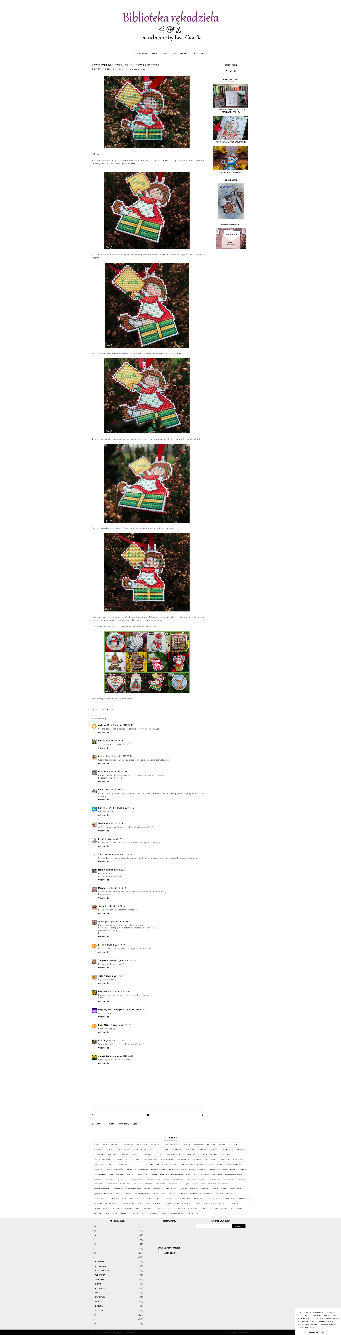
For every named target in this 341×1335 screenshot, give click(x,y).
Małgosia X (103, 991)
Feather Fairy (225, 1159)
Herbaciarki (201, 1164)
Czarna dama (104, 756)
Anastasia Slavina (172, 1144)
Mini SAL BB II (98, 1184)
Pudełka (215, 1189)
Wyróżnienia (193, 1208)
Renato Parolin (235, 1189)
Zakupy (107, 1213)
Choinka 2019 (189, 1149)
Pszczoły (204, 1189)
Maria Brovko (178, 1179)
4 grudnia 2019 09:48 (114, 790)
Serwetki (229, 1194)
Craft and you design (174, 1154)
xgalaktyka (103, 921)
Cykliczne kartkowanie (208, 1154)
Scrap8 (171, 1194)
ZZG (198, 1213)
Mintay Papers (125, 1184)
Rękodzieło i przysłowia (103, 1194)
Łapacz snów (123, 1179)
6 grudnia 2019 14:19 (121, 1025)
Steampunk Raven (183, 1198)
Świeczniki (98, 1203)
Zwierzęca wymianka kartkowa (172, 1213)
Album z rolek (141, 1144)
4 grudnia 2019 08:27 (116, 741)
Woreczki (160, 1208)
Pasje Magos (104, 1025)
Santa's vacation (159, 1194)
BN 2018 (126, 1149)
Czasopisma (225, 1154)
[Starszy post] (203, 1115)
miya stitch (149, 1184)
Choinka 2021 (214, 1149)
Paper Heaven (118, 1189)
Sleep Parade (114, 1198)
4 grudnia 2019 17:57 (114, 870)
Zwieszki (190, 1213)
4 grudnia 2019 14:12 (116, 823)
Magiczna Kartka (137, 1179)
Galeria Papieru (122, 1164)
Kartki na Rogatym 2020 (218, 1169)
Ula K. (101, 790)
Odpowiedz (103, 733)
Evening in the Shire (167, 1159)
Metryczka (191, 1179)
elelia (100, 976)
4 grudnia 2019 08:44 (122, 756)
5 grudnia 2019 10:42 (127, 960)
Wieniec (137, 1208)
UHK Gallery (186, 1203)
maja (98, 1293)
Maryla (101, 888)
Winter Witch (148, 1208)
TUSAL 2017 (156, 1203)
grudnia (99, 1262)
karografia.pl (243, 1332)
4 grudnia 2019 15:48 (116, 839)
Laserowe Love (191, 1174)
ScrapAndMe (182, 1194)
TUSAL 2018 (167, 1203)
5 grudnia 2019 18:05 (120, 991)
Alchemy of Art (156, 1144)
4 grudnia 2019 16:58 (122, 854)
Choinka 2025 (111, 1154)
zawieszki (184, 53)
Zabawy (239, 1208)
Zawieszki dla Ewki (138, 69)
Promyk (102, 839)
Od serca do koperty (101, 1189)
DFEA (137, 1159)
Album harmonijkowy (110, 1144)
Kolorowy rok (142, 1174)
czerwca (100, 1288)
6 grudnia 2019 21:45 (114, 1040)
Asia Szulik (187, 1144)
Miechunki (202, 1179)
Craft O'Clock (191, 1154)
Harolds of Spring (186, 1164)
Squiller (159, 1198)
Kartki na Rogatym (158, 1169)
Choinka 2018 (176, 1149)
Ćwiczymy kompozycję (102, 1159)
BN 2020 (143, 1149)
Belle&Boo (211, 1144)
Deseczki (129, 1159)
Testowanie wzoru (127, 1203)
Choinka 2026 (123, 1154)
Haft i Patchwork (106, 808)
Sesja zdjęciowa (99, 1198)
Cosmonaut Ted (148, 1154)
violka (101, 906)
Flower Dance (238, 1159)
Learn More (313, 1332)
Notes (202, 1184)
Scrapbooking (195, 1194)
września (100, 1275)
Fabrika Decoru (184, 1159)
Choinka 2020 (201, 1149)
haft (133, 1164)
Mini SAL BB (241, 1179)
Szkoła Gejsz (242, 1198)
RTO (117, 1194)
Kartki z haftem (100, 1174)
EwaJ (100, 1040)
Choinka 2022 (226, 1149)
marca (98, 1301)
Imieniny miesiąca (215, 1164)
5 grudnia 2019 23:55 (135, 1009)
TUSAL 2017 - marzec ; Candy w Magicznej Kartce (230, 111)
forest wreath (99, 1164)
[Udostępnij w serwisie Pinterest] (112, 710)
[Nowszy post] (93, 1115)
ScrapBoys (208, 1194)
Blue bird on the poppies (103, 1149)
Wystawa (204, 1208)
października (102, 1271)
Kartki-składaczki (116, 1174)
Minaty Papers (215, 1179)
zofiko (101, 945)
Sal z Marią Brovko (142, 1194)
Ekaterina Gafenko (150, 1159)
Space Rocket (134, 1198)
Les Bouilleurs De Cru (233, 1174)
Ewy (133, 164)
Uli (93, 164)
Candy (166, 1149)
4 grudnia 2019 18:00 (116, 888)
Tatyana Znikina (111, 1203)
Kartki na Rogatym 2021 (238, 1169)
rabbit (224, 1189)
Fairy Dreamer (210, 1159)
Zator (115, 1213)
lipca (98, 1284)
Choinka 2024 (98, 1154)
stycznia (100, 1310)
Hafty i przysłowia (146, 1164)
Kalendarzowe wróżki (115, 1169)
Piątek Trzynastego (133, 1189)
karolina (102, 772)
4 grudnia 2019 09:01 (117, 772)
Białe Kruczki (224, 1144)
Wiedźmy (235, 1203)
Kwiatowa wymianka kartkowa (171, 1174)
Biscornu (236, 1144)
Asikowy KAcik (105, 725)
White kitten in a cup (220, 1203)
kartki (174, 53)
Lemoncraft (217, 1174)
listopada (100, 1266)
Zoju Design (153, 1213)
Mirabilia (137, 1184)
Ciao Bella (135, 1154)
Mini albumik (228, 1179)
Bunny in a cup (155, 1149)
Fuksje (111, 1164)
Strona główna (141, 53)
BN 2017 (118, 1149)
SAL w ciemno (126, 1194)
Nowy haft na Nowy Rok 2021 (218, 1184)
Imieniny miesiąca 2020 (233, 1164)
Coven (160, 1154)
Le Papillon (205, 1174)
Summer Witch (199, 1198)
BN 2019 (135, 1149)
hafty (154, 53)
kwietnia (100, 1297)
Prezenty (183, 1189)
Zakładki (97, 1213)
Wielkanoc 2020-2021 (101, 1208)
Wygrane (171, 1208)
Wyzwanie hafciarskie (219, 1208)
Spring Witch (147, 1198)
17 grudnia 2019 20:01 (122, 1056)
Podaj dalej (157, 1189)
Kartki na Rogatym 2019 (197, 1169)
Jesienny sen (98, 1169)
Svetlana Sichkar (227, 1198)
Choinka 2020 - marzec (231, 172)
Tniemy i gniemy (143, 1203)
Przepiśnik (194, 1189)
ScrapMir (219, 1194)
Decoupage (118, 1159)
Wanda (101, 823)
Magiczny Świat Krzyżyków (111, 1009)
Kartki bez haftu (141, 1169)
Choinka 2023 (239, 1149)
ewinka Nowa (104, 1056)
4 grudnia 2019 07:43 (123, 725)
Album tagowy (127, 1144)
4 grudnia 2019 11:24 (125, 808)
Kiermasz (130, 1174)
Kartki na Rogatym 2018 (177, 1169)
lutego (99, 1306)
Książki (154, 1174)
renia (100, 870)
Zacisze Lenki (104, 854)
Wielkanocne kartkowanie (121, 1208)
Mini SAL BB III (112, 1184)
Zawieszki (124, 69)
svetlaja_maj (213, 1198)
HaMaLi (101, 741)
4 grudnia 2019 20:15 (115, 906)
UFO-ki (176, 1203)
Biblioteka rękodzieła (116, 1332)
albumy (163, 53)
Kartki (129, 1169)
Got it (324, 1332)
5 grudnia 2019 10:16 (115, 945)
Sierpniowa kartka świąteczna (231, 142)
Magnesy (166, 1179)
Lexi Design (98, 1179)
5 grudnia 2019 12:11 (114, 976)
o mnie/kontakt (200, 53)
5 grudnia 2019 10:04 (119, 921)
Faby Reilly (197, 1159)
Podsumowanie (171, 1189)
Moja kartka (161, 1184)
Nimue (195, 1184)
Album (96, 1144)
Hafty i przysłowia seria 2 (166, 1164)
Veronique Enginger (202, 1203)
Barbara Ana (199, 1144)
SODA (124, 1198)
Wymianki (181, 1208)
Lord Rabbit (110, 1179)
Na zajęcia (185, 1184)
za (232, 1208)
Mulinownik (173, 1184)
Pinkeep (147, 1189)
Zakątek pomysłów (107, 960)
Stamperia (169, 1198)
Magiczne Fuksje (153, 1179)
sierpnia (99, 1279)
